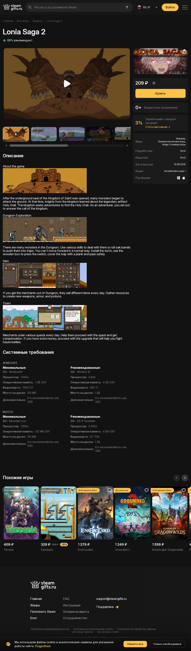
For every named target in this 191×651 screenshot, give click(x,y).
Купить (160, 93)
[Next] (127, 145)
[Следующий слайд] (184, 477)
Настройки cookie (108, 631)
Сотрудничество (75, 618)
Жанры (35, 605)
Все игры (23, 20)
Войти (170, 7)
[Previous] (6, 145)
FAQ (66, 598)
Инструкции (71, 605)
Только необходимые (167, 643)
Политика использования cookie (93, 629)
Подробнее (43, 646)
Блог (33, 618)
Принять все (135, 643)
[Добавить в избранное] (184, 52)
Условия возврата (76, 611)
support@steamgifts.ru (111, 598)
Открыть (21, 519)
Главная (8, 20)
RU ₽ (146, 7)
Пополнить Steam (43, 611)
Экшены (37, 20)
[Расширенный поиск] (127, 7)
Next (125, 84)
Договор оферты (82, 631)
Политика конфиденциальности (50, 629)
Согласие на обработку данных (136, 629)
